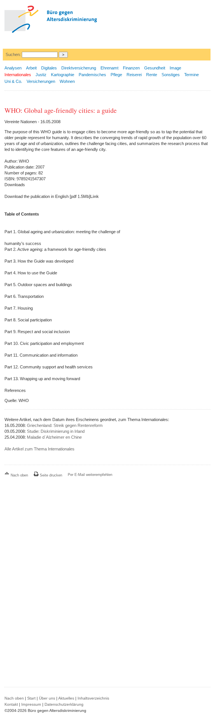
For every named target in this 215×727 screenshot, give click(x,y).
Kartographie (62, 74)
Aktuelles (66, 698)
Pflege (116, 74)
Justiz (41, 74)
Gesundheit (154, 68)
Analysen (13, 68)
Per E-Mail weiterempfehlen (90, 475)
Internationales (17, 74)
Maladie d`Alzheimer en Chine (54, 437)
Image (175, 68)
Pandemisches (92, 74)
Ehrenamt (109, 68)
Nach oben (19, 475)
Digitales (49, 68)
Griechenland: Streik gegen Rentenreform (65, 425)
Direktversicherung (78, 68)
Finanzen (131, 68)
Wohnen (67, 81)
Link (94, 196)
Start (31, 698)
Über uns (47, 698)
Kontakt (11, 704)
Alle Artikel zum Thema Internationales (39, 449)
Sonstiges (171, 74)
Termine (191, 74)
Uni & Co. (13, 81)
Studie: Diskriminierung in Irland (56, 431)
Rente (151, 74)
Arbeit (31, 68)
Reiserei (134, 74)
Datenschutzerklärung (64, 704)
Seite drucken (50, 475)
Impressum (31, 704)
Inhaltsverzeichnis (93, 698)
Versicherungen (41, 81)
